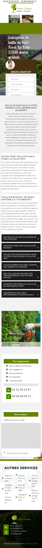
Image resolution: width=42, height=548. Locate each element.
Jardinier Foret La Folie (21, 488)
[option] (14, 22)
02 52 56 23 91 (12, 1)
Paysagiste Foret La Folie (22, 497)
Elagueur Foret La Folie (8, 478)
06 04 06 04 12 (29, 1)
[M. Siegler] (21, 9)
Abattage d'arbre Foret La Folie (8, 489)
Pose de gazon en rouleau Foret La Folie (35, 480)
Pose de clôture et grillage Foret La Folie (35, 495)
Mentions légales (31, 543)
